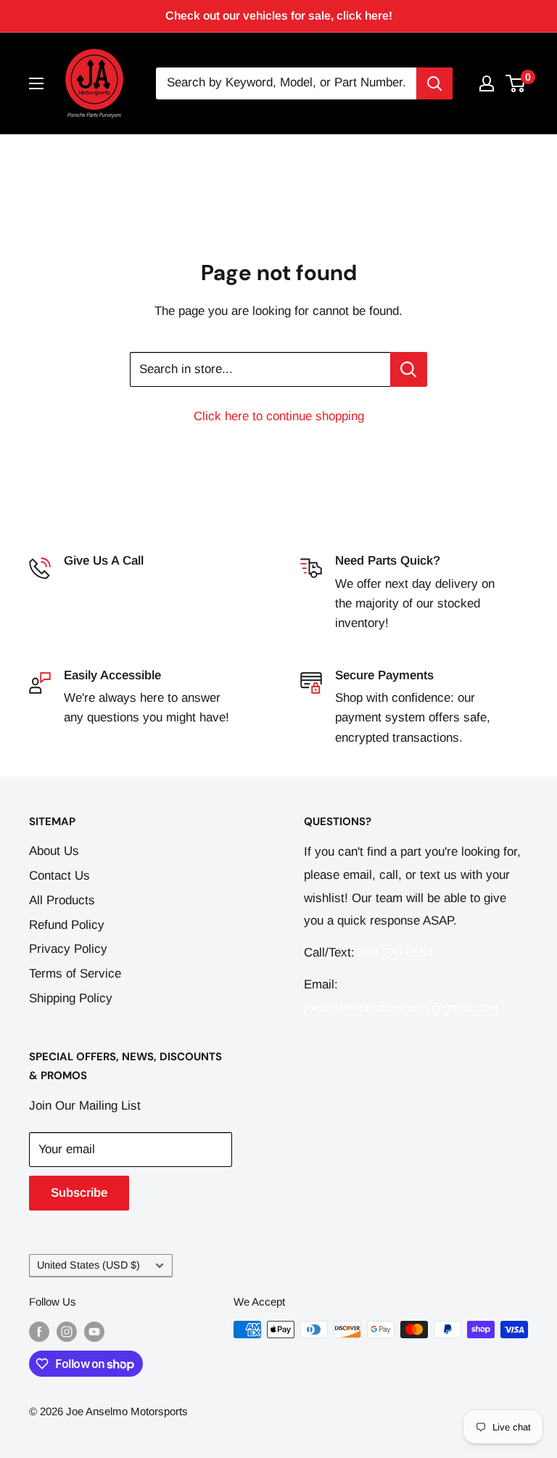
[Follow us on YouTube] (94, 1331)
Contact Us (59, 875)
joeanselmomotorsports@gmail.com (401, 1008)
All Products (62, 900)
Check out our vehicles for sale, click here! (278, 15)
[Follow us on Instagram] (67, 1331)
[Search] (434, 83)
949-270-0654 (101, 584)
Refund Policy (66, 925)
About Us (54, 851)
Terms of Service (75, 973)
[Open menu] (36, 83)
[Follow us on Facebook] (39, 1331)
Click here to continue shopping (279, 416)
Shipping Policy (70, 998)
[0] (516, 83)
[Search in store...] (408, 369)
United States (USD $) (88, 1265)
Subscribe (79, 1193)
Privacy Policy (68, 949)
